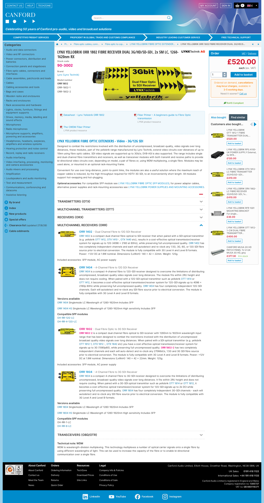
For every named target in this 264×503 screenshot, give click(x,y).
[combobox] (132, 18)
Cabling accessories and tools (23, 87)
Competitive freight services (31, 37)
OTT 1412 (100, 239)
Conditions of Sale (108, 480)
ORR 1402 (85, 231)
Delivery (252, 53)
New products (17, 213)
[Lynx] (192, 51)
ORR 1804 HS (64, 412)
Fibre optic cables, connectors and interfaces (25, 72)
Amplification (13, 173)
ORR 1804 (85, 372)
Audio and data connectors (21, 49)
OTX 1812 (98, 344)
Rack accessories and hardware (23, 105)
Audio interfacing (15, 157)
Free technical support (236, 37)
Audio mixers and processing (22, 169)
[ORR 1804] (67, 376)
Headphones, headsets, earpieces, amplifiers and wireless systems (25, 142)
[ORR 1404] (67, 272)
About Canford (35, 470)
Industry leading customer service (178, 37)
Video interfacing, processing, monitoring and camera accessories (29, 163)
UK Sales (234, 471)
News (31, 485)
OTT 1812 (188, 383)
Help (30, 5)
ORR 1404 (85, 267)
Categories (12, 45)
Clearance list (28, 225)
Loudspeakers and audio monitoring (26, 178)
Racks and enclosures (18, 100)
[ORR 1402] (67, 234)
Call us (243, 93)
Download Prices (85, 475)
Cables (10, 82)
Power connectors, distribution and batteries (26, 60)
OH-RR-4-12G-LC (67, 321)
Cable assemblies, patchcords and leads (28, 78)
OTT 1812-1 (85, 344)
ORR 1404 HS (64, 308)
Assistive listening (16, 194)
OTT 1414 (186, 278)
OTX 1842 (111, 344)
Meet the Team (35, 480)
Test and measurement (19, 182)
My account (208, 5)
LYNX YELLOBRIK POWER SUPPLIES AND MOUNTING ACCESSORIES (166, 187)
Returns (55, 480)
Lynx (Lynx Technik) (68, 74)
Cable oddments (19, 230)
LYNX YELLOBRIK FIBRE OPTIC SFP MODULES (143, 183)
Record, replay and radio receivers (25, 153)
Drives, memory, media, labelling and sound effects (26, 119)
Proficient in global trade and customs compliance (102, 37)
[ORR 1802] (67, 331)
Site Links (82, 480)
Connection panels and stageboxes (26, 66)
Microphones (13, 124)
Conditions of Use (108, 475)
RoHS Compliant (235, 103)
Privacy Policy (106, 485)
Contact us (14, 5)
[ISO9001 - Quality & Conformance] (14, 470)
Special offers (17, 219)
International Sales (228, 475)
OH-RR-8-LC (64, 426)
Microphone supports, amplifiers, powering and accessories (24, 135)
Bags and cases (15, 91)
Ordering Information (61, 470)
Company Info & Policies (111, 470)
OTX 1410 (112, 239)
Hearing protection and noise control (27, 148)
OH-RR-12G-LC (65, 317)
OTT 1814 (174, 383)
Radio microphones (16, 128)
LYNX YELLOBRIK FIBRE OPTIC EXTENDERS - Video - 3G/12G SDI (100, 141)
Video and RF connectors (20, 54)
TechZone (44, 5)
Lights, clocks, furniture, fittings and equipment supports (26, 111)
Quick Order (57, 485)
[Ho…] (59, 44)
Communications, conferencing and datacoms (26, 189)
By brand (14, 202)
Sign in (226, 5)
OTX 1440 (126, 239)
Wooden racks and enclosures (23, 96)
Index (12, 207)
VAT (244, 53)
